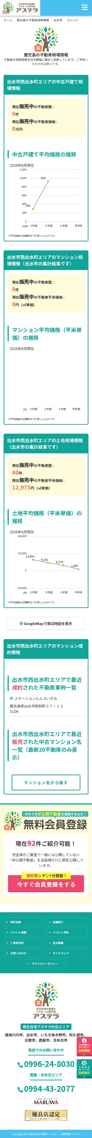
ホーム (8, 20)
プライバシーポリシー (44, 963)
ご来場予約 (17, 943)
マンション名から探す (46, 782)
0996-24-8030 (49, 1063)
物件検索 (15, 922)
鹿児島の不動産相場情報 (33, 20)
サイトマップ (61, 953)
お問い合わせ (18, 953)
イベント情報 (18, 932)
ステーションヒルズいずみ (35, 698)
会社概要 (58, 943)
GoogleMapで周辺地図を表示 (48, 623)
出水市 (58, 20)
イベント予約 (61, 932)
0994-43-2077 (49, 1088)
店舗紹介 (58, 922)
